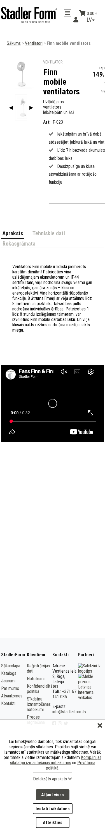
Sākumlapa (10, 665)
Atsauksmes (11, 696)
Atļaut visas (52, 794)
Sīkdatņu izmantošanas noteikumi (39, 704)
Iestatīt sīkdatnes (53, 808)
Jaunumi (8, 680)
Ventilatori (34, 43)
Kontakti (8, 703)
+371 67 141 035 (64, 694)
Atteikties (52, 822)
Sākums (14, 43)
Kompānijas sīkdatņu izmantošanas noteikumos (56, 760)
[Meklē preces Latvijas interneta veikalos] (90, 697)
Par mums (10, 688)
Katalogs (8, 673)
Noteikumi (36, 678)
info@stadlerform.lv (69, 711)
